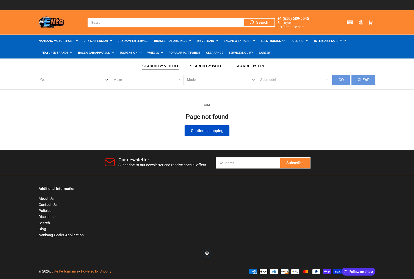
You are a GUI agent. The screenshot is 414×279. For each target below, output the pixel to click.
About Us (46, 199)
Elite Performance (65, 271)
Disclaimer (47, 217)
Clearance (214, 52)
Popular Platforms (184, 52)
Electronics (271, 41)
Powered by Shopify (96, 271)
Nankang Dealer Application (61, 235)
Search (44, 223)
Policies (45, 211)
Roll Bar (297, 41)
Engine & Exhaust (237, 41)
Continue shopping (207, 130)
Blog (42, 229)
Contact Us (48, 205)
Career (264, 52)
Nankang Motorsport (56, 41)
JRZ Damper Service (133, 41)
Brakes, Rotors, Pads (170, 41)
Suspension (128, 52)
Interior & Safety (328, 41)
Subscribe (295, 163)
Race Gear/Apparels (94, 52)
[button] (350, 22)
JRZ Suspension (96, 41)
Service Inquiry (241, 52)
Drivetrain (205, 41)
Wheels (153, 52)
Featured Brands (54, 52)
